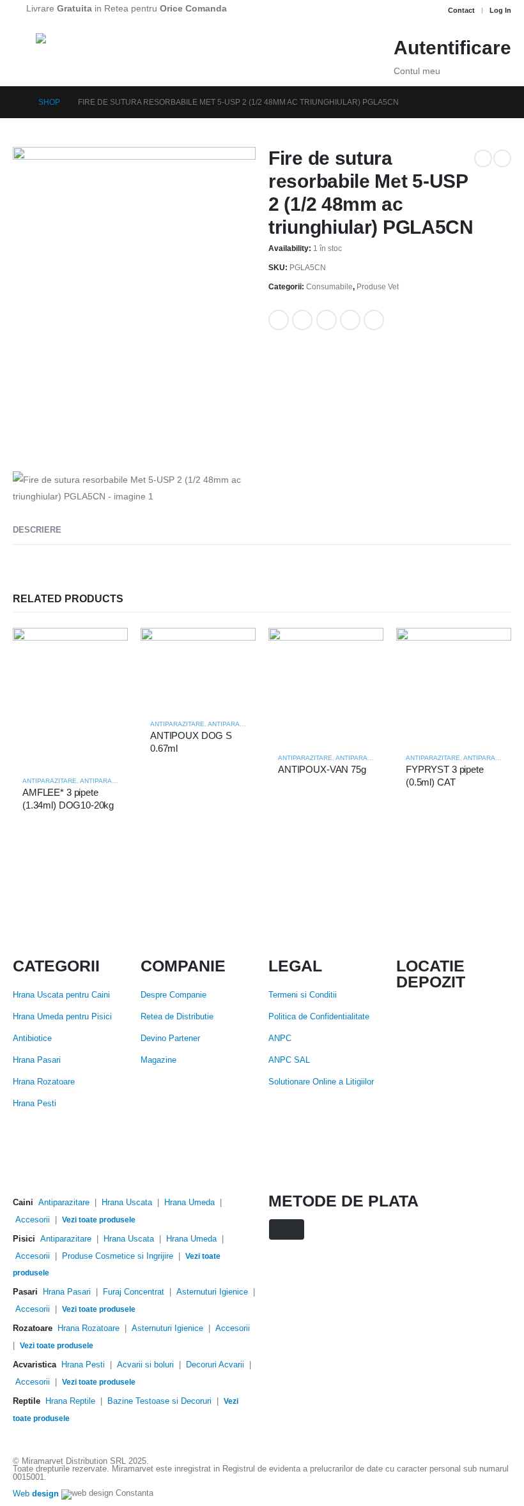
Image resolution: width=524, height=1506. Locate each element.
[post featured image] (70, 696)
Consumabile (329, 286)
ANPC (279, 1038)
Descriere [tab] (37, 530)
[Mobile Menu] (24, 49)
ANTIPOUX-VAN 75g (322, 769)
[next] (502, 158)
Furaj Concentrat (133, 1292)
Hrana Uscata (127, 1202)
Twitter (302, 320)
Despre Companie (173, 995)
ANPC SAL (289, 1060)
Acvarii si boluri (145, 1364)
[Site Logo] (100, 49)
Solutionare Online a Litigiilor (321, 1081)
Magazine (158, 1060)
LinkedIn (326, 320)
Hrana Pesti (34, 1103)
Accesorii (32, 1219)
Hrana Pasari (37, 1060)
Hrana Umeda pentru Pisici (62, 1016)
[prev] (483, 158)
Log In (500, 10)
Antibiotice (32, 1038)
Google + (350, 320)
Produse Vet (378, 286)
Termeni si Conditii (302, 995)
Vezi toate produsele (98, 1219)
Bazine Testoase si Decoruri (159, 1401)
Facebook (278, 320)
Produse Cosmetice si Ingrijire (117, 1256)
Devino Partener (170, 1038)
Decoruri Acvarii (215, 1364)
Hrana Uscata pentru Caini (61, 995)
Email (374, 320)
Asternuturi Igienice (212, 1292)
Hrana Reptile (70, 1401)
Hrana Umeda (189, 1202)
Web (36, 1493)
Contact (461, 10)
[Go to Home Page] (16, 102)
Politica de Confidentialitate (318, 1016)
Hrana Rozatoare (44, 1081)
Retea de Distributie (177, 1016)
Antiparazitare (49, 780)
